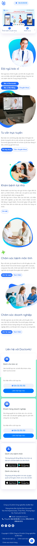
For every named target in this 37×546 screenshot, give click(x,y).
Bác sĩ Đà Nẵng (9, 88)
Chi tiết (4, 211)
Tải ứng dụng (7, 150)
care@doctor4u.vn (22, 517)
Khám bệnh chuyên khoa (9, 31)
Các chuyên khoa (20, 150)
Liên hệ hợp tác (18, 391)
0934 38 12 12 (30, 519)
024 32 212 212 (15, 519)
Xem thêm (17, 275)
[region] (18, 18)
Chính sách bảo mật (24, 539)
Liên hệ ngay (6, 275)
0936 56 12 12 (19, 521)
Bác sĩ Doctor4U (10, 84)
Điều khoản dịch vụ (9, 539)
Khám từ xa (27, 31)
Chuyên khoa (24, 88)
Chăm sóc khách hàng (10, 542)
